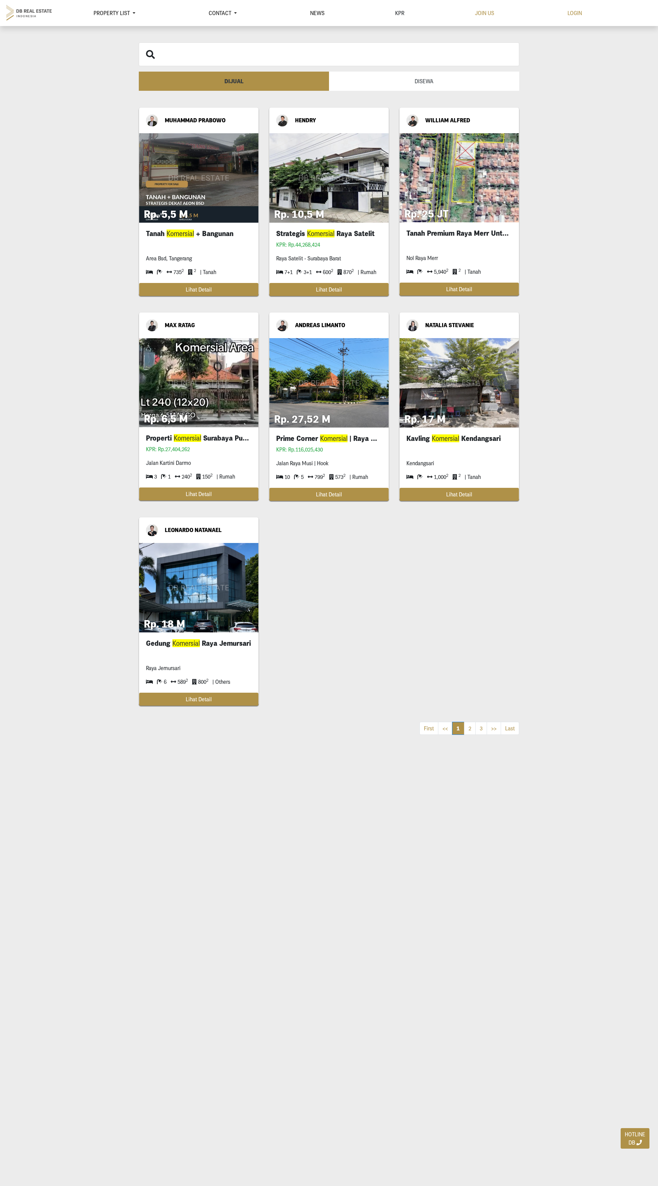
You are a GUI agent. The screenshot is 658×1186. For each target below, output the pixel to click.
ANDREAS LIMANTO (320, 325)
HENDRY (305, 120)
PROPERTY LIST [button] (112, 13)
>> (494, 728)
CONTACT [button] (221, 13)
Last (510, 728)
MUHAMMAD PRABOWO (195, 120)
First (429, 728)
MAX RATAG (180, 325)
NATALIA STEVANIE (449, 325)
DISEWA (424, 81)
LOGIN (575, 13)
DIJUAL (234, 81)
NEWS (317, 13)
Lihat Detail (199, 289)
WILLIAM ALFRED (447, 120)
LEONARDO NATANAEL (193, 530)
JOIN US (484, 13)
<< (445, 728)
